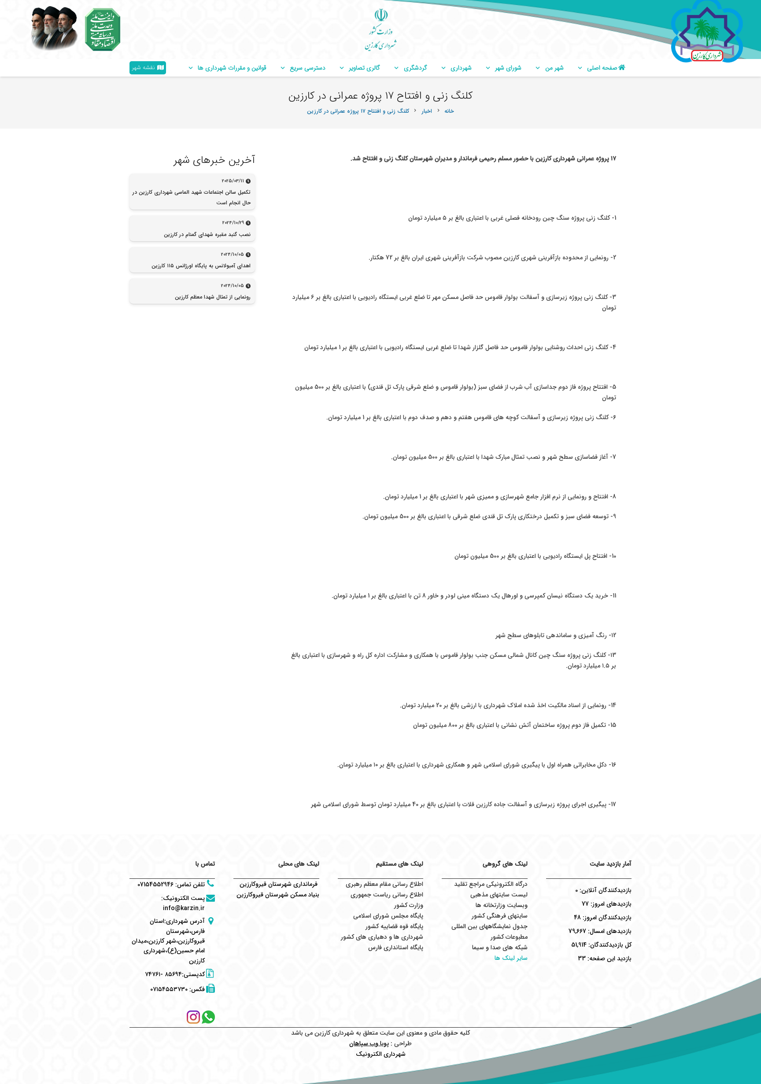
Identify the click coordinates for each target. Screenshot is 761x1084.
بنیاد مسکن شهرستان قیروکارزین (277, 895)
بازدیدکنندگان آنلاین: (605, 890)
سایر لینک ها (511, 958)
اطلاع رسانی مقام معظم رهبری (384, 884)
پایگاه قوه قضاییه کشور (394, 926)
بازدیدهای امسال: (609, 931)
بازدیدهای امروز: (610, 904)
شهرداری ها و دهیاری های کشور (382, 937)
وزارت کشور (408, 905)
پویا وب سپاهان (369, 1043)
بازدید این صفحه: (609, 958)
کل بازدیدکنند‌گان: (609, 945)
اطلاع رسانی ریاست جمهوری (387, 895)
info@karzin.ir (184, 908)
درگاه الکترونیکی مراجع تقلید (491, 884)
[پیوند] (102, 29)
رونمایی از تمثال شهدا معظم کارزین (213, 297)
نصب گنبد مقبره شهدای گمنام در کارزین (207, 234)
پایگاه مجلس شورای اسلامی (388, 916)
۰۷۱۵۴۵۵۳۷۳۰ (169, 989)
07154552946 (155, 884)
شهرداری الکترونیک (381, 1054)
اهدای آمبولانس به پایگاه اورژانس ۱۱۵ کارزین (201, 266)
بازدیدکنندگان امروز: (606, 917)
